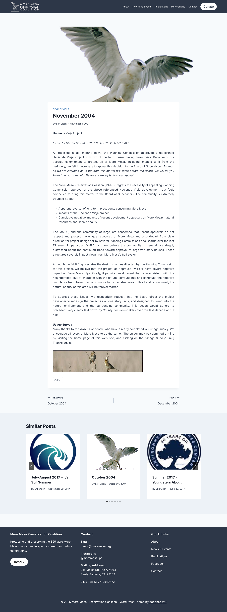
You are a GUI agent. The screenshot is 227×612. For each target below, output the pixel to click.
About (126, 6)
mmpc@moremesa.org (96, 546)
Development (61, 109)
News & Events (161, 549)
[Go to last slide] (31, 466)
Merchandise (178, 6)
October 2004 (57, 400)
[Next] (195, 466)
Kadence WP (158, 602)
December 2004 (168, 400)
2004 (58, 380)
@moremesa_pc (91, 558)
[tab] (107, 501)
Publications (161, 6)
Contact (192, 6)
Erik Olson (61, 123)
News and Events (141, 6)
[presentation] (53, 452)
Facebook (157, 563)
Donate (208, 6)
